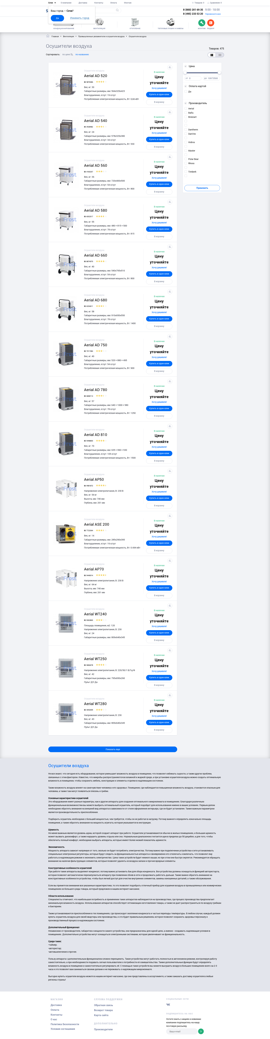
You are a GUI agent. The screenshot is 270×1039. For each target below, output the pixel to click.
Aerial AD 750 (95, 344)
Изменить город (79, 17)
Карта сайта (101, 1015)
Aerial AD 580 (95, 210)
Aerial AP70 (94, 569)
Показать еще (113, 749)
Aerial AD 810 (95, 434)
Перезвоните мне (213, 14)
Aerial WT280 (95, 703)
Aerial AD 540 (95, 120)
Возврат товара (103, 1010)
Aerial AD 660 (95, 255)
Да (57, 18)
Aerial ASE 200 (96, 524)
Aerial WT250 (95, 658)
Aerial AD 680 (95, 299)
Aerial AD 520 (95, 75)
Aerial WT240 (95, 613)
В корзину (159, 101)
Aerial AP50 (94, 479)
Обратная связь (103, 1005)
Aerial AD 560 (95, 165)
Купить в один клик (159, 94)
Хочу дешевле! (159, 88)
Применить (202, 188)
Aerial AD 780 (95, 389)
